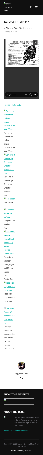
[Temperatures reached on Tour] (9, 217)
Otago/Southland (21, 28)
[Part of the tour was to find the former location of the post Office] (9, 129)
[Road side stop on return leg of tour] (9, 290)
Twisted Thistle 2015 (12, 105)
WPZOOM (28, 451)
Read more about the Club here (16, 431)
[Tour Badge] (9, 199)
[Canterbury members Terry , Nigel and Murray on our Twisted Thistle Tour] (9, 254)
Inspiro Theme (16, 451)
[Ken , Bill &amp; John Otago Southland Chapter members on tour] (9, 173)
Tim (7, 28)
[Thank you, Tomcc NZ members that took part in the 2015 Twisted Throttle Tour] (9, 323)
